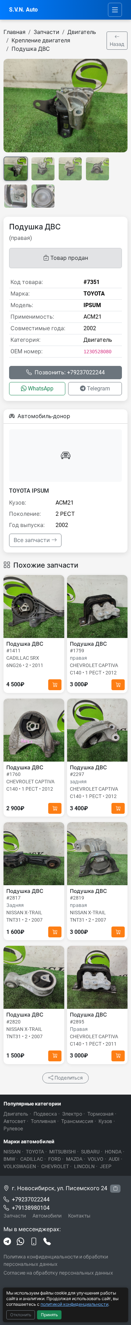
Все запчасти (32, 540)
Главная (14, 32)
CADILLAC (31, 1159)
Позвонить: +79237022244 (70, 372)
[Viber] (34, 1242)
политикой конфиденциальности (74, 1304)
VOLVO (95, 1159)
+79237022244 (31, 1199)
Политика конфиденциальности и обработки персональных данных (55, 1260)
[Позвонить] (47, 1242)
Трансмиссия (77, 1121)
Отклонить (20, 1314)
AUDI (114, 1159)
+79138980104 (31, 1208)
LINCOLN (84, 1166)
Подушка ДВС (31, 49)
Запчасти (46, 32)
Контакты (79, 1216)
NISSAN (12, 1151)
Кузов (105, 1121)
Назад (117, 44)
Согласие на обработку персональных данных (58, 1273)
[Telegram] (7, 1242)
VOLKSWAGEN (19, 1166)
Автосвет (14, 1121)
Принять (49, 1314)
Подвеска (45, 1114)
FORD (54, 1159)
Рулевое (13, 1128)
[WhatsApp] (20, 1242)
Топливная (43, 1121)
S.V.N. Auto (23, 9)
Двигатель (81, 32)
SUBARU (90, 1151)
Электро (72, 1114)
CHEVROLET (55, 1166)
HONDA (113, 1151)
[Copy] (115, 1189)
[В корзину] (54, 684)
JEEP (105, 1166)
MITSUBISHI (62, 1151)
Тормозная (100, 1114)
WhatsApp (40, 388)
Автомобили (46, 1216)
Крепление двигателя (41, 40)
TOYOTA (35, 1151)
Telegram (98, 388)
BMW (9, 1159)
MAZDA (74, 1159)
